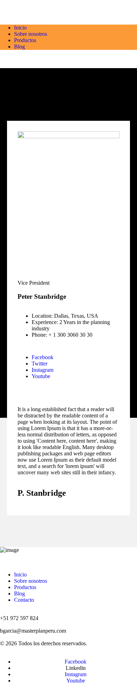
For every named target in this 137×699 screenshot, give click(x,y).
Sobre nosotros (30, 34)
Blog (19, 47)
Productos (25, 40)
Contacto (24, 600)
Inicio (20, 28)
